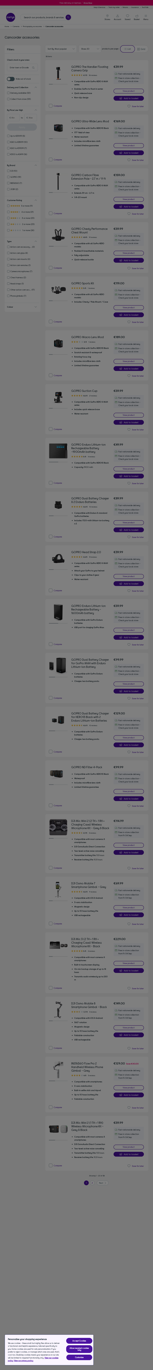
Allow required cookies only (79, 1349)
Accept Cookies (79, 1341)
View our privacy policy (23, 1360)
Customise (79, 1357)
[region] (49, 1350)
